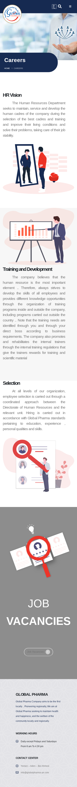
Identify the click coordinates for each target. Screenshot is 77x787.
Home (7, 68)
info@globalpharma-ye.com (35, 772)
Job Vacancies (35, 651)
